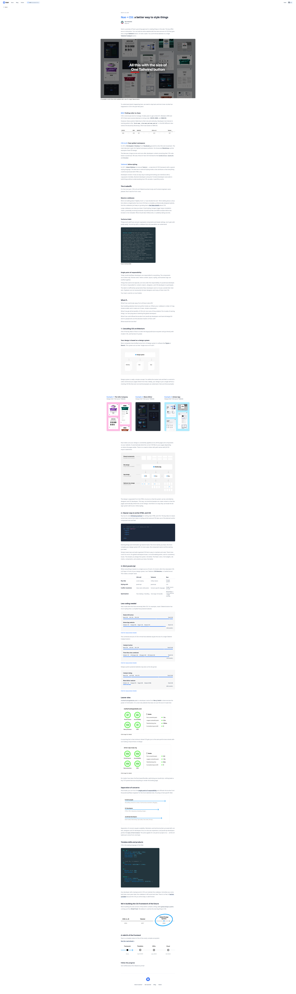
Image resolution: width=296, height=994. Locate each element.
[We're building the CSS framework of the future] (148, 904)
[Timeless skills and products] (148, 842)
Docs (12, 2)
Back (6, 7)
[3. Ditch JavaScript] (148, 566)
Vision (22, 2)
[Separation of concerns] (148, 787)
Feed (285, 2)
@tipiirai (127, 23)
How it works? (138, 984)
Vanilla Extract (163, 155)
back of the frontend (134, 833)
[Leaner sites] (148, 697)
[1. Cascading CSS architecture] (148, 329)
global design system (167, 907)
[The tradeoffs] (148, 186)
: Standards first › (34, 2)
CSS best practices (136, 516)
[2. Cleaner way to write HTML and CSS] (148, 513)
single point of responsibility (147, 790)
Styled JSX (170, 155)
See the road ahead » (127, 941)
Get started (148, 984)
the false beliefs (154, 205)
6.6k (291, 2)
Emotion (125, 158)
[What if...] (148, 300)
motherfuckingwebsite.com (129, 700)
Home (6, 2)
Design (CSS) (110, 399)
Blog (17, 2)
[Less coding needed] (148, 603)
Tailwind (144, 167)
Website (123, 399)
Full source (117, 399)
